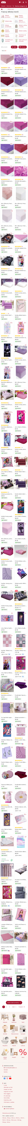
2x (8, 358)
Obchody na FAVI (8, 1087)
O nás (5, 1085)
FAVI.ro (13, 1118)
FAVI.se (9, 1120)
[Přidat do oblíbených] (12, 211)
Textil (23, 1022)
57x (8, 112)
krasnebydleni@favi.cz (11, 1067)
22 (25, 233)
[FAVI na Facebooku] (4, 1078)
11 (25, 121)
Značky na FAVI (8, 1089)
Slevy (23, 1057)
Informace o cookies (9, 1102)
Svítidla (5, 1033)
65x (22, 67)
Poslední (21, 1006)
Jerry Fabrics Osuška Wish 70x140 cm (11, 829)
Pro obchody (7, 1095)
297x (9, 67)
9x (8, 313)
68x (22, 89)
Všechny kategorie (20, 6)
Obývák (14, 1045)
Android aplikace (9, 1108)
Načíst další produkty (13, 1002)
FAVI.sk (4, 1118)
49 (25, 635)
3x (8, 380)
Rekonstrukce (14, 1033)
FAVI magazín (7, 1093)
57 (25, 865)
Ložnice (23, 1045)
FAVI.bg (19, 1120)
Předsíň (14, 1057)
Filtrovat (23, 47)
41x (22, 157)
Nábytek (3, 6)
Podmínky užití (7, 1100)
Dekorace (9, 6)
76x (8, 134)
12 (12, 121)
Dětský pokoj (5, 1058)
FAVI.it (4, 1120)
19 (12, 702)
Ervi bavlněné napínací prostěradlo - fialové (12, 717)
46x (22, 179)
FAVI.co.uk (14, 1120)
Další (13, 1006)
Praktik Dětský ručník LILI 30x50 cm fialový (12, 762)
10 (25, 54)
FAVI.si (8, 1122)
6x (22, 268)
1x (8, 469)
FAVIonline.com (6, 1113)
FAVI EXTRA (7, 1098)
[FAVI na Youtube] (10, 1078)
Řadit (15, 47)
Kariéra (5, 1072)
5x (22, 246)
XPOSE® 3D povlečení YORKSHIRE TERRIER (12, 248)
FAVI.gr (4, 1122)
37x (8, 179)
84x (8, 246)
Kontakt (6, 1069)
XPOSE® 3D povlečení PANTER (9, 270)
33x (8, 157)
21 (12, 54)
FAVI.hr (23, 1118)
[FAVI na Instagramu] (7, 1078)
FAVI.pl (9, 1118)
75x (22, 134)
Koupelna (5, 1045)
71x (22, 112)
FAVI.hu (18, 1118)
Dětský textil (10, 9)
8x (22, 335)
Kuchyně (23, 1033)
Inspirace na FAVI (8, 1091)
